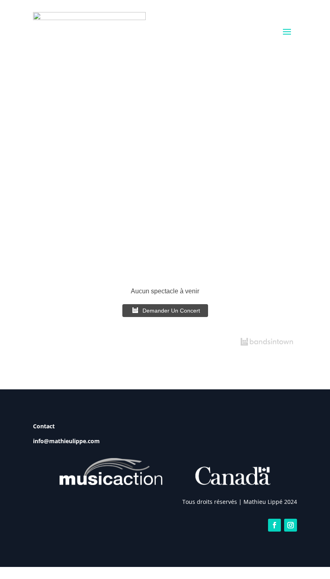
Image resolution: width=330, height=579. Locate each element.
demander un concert (171, 310)
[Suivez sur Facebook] (274, 525)
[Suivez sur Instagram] (290, 525)
